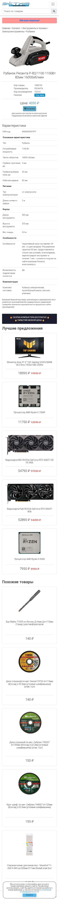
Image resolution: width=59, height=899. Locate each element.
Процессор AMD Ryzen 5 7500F (29, 412)
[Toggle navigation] (53, 4)
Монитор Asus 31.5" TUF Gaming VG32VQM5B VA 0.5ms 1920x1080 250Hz (29, 363)
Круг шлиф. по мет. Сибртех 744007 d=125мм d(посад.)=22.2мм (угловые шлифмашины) (29, 805)
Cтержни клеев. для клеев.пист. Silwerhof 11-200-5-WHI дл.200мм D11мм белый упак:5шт (29, 866)
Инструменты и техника (35, 28)
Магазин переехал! (30, 20)
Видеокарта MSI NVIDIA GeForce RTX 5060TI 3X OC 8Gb (29, 461)
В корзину (30, 109)
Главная (6, 28)
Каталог (16, 28)
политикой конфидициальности (35, 891)
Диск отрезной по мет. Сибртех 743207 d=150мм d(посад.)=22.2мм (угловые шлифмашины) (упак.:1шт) (29, 745)
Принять (29, 895)
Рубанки (30, 31)
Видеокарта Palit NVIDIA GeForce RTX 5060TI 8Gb (29, 510)
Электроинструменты (13, 31)
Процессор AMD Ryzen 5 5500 (29, 559)
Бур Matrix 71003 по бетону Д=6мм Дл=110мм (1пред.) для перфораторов (29, 623)
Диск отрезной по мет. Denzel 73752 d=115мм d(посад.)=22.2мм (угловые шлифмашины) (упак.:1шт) (29, 684)
